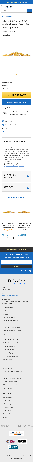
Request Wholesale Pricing (16, 102)
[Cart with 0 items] (28, 6)
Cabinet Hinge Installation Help (12, 385)
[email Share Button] (10, 132)
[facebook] (21, 270)
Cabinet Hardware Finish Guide (12, 375)
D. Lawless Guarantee (9, 324)
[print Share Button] (16, 132)
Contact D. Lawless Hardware (12, 343)
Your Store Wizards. (16, 458)
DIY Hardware (7, 417)
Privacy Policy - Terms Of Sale (11, 327)
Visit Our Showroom (9, 317)
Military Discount (8, 359)
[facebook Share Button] (3, 132)
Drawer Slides (7, 410)
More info (17, 2)
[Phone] (26, 6)
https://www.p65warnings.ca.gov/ (14, 166)
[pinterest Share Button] (22, 132)
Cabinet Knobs (7, 397)
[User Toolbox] (24, 6)
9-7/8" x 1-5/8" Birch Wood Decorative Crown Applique (8, 225)
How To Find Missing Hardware (12, 371)
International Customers (10, 356)
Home (4, 310)
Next (31, 214)
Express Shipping (8, 353)
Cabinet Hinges (7, 404)
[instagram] (30, 270)
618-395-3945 (6, 289)
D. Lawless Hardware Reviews (12, 330)
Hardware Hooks (8, 407)
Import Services (7, 334)
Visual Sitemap (7, 388)
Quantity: (5, 85)
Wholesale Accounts (9, 346)
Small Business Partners (10, 381)
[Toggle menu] (31, 6)
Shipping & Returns (8, 349)
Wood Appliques (8, 414)
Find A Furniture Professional (12, 378)
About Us (6, 314)
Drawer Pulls (7, 400)
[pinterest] (25, 270)
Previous (2, 214)
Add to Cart (9, 238)
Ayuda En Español (8, 363)
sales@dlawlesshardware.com (10, 295)
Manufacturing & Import (10, 320)
